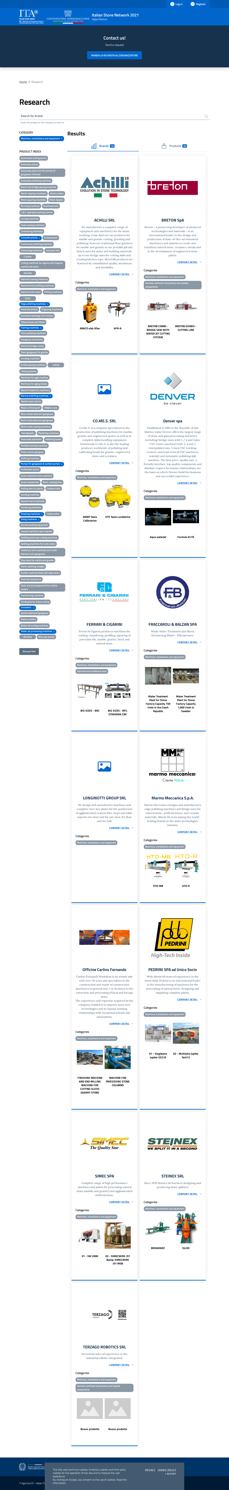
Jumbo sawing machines (33, 365)
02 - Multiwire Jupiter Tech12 (185, 1055)
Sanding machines (30, 494)
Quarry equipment (30, 482)
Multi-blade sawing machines (36, 426)
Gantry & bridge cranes (32, 346)
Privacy (150, 1470)
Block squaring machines (33, 199)
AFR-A (118, 328)
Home (23, 82)
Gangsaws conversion (32, 339)
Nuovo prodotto (89, 1429)
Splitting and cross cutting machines (39, 537)
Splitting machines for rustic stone (38, 543)
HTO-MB (158, 886)
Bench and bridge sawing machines (38, 187)
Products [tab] (177, 146)
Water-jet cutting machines (34, 625)
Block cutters (57, 193)
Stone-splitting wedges (32, 566)
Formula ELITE (185, 537)
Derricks (28, 273)
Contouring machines (31, 250)
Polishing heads (53, 439)
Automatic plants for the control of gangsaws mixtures (38, 172)
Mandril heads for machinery (35, 390)
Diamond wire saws (31, 292)
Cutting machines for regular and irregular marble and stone (42, 264)
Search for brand (32, 116)
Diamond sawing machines (34, 279)
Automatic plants (29, 164)
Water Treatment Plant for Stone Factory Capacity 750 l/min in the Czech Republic (158, 703)
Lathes (55, 365)
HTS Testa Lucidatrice (117, 517)
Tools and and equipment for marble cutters (39, 587)
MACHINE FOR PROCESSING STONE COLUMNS (118, 1081)
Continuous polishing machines (36, 244)
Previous (73, 311)
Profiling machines (30, 458)
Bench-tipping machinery (33, 193)
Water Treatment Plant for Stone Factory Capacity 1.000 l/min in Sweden (186, 703)
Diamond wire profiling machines (37, 285)
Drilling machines (53, 292)
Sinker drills (53, 513)
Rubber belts (53, 488)
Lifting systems (28, 371)
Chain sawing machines (32, 225)
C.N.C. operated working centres (37, 212)
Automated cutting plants (34, 158)
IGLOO (185, 1248)
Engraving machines (51, 309)
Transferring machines (32, 595)
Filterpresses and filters (33, 322)
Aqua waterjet (158, 537)
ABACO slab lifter (90, 328)
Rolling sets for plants (32, 488)
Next (136, 311)
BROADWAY (158, 1248)
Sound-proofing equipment (34, 525)
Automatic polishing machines (36, 180)
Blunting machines (30, 206)
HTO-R (186, 886)
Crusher (28, 256)
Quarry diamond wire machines (36, 475)
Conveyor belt (53, 250)
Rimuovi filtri (29, 651)
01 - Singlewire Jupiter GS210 (158, 1055)
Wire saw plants (46, 636)
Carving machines (30, 218)
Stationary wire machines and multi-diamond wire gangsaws (39, 552)
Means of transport (30, 407)
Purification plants (30, 469)
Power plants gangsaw (32, 452)
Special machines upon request (36, 531)
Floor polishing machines (33, 333)
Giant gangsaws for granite (34, 352)
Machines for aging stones (34, 383)
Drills (27, 298)
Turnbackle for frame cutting (35, 601)
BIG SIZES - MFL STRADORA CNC (117, 712)
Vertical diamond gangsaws (34, 613)
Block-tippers (56, 199)
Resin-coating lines (52, 482)
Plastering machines (48, 433)
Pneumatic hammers (31, 439)
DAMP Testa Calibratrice (90, 519)
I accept (170, 1474)
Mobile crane (50, 407)
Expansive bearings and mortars (37, 315)
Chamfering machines (32, 231)
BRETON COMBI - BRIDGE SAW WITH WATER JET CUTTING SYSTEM (158, 331)
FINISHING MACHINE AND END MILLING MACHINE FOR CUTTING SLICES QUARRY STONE (89, 1085)
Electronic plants (29, 309)
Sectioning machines (31, 507)
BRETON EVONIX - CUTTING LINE (185, 328)
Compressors (51, 237)
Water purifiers (28, 619)
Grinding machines (30, 358)
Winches (27, 636)
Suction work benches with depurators (40, 572)
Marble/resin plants (31, 401)
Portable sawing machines (34, 445)
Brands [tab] (106, 146)
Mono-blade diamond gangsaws (37, 414)
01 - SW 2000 (90, 1256)
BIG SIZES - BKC (89, 711)
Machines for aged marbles (34, 377)
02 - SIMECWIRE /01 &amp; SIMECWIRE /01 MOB (117, 1259)
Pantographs (27, 433)
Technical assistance (31, 579)
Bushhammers (51, 206)
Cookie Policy (167, 1470)
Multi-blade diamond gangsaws (37, 420)
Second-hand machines (33, 501)
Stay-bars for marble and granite (37, 560)
